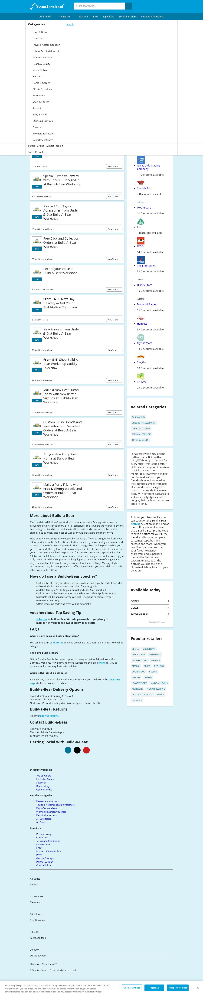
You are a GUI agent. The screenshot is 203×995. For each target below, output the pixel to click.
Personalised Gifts (141, 434)
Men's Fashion (40, 70)
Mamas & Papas (146, 304)
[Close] (197, 987)
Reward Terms (44, 844)
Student (36, 108)
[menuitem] (47, 16)
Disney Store (144, 285)
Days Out (37, 38)
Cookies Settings (132, 987)
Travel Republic (36, 152)
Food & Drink (39, 32)
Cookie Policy (43, 865)
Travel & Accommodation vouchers (55, 804)
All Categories (43, 818)
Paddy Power (138, 654)
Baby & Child (39, 114)
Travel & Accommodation (46, 44)
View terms (113, 166)
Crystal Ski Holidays (142, 694)
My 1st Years (144, 343)
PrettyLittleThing (156, 689)
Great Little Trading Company (148, 167)
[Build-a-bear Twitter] (77, 750)
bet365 (135, 649)
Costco (153, 671)
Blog (95, 16)
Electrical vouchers (46, 815)
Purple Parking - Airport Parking (45, 145)
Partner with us (44, 861)
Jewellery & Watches (43, 133)
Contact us (42, 837)
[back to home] (47, 6)
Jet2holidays (149, 649)
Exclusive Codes (45, 779)
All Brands (42, 822)
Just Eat (136, 677)
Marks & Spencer (159, 683)
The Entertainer (146, 265)
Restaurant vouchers (152, 16)
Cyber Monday (44, 789)
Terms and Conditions (48, 840)
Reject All (154, 987)
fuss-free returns (49, 715)
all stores (58, 642)
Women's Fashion (42, 57)
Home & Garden (41, 82)
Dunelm (148, 677)
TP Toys (141, 381)
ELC (139, 227)
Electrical (37, 76)
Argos (147, 666)
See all (70, 24)
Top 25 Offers (43, 775)
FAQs (39, 847)
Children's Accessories (144, 422)
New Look (159, 666)
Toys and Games (140, 440)
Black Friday (43, 786)
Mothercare (144, 207)
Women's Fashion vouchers (51, 811)
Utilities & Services (42, 120)
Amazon (136, 666)
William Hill (155, 654)
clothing (135, 524)
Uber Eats (137, 700)
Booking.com (138, 671)
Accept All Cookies (178, 987)
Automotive (38, 95)
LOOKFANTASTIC (139, 683)
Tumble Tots (144, 188)
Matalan (155, 660)
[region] (101, 988)
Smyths (141, 362)
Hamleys (142, 323)
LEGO (140, 246)
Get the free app (45, 858)
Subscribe (41, 619)
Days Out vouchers (46, 808)
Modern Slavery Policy (48, 851)
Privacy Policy (43, 833)
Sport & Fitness (40, 101)
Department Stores (42, 139)
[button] (47, 16)
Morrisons (137, 689)
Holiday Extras (139, 660)
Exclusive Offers (127, 16)
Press (39, 854)
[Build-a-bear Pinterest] (86, 750)
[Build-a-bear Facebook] (68, 750)
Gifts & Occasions (42, 89)
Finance (36, 127)
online (102, 662)
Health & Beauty (41, 63)
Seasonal (83, 16)
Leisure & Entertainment (45, 51)
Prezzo (160, 694)
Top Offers (108, 16)
